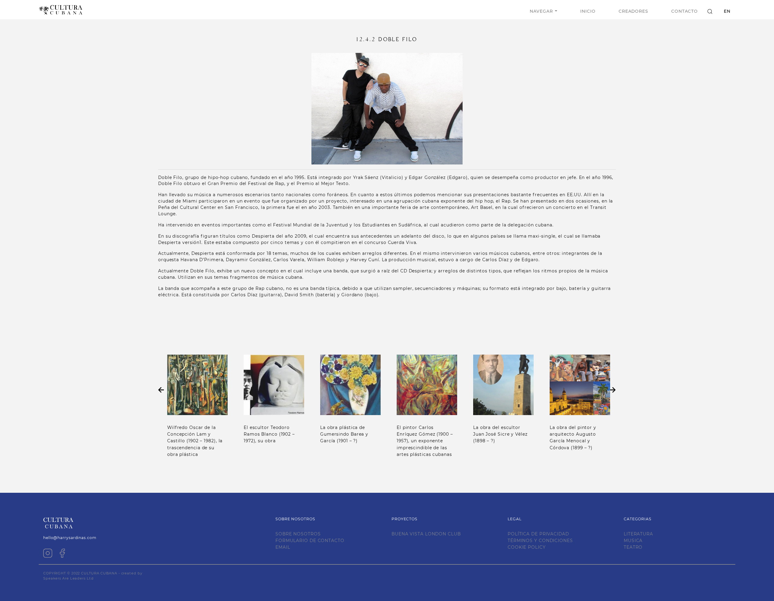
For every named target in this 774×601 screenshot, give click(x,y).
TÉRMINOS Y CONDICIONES (540, 540)
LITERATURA (638, 533)
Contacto (684, 11)
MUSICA (633, 540)
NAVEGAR (541, 11)
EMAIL (282, 547)
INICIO (587, 11)
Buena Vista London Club (426, 533)
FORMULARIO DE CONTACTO (309, 540)
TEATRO (633, 547)
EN (727, 11)
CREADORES (633, 11)
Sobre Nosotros (298, 533)
